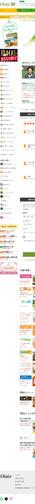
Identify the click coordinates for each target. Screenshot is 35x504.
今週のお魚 (6, 184)
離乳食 (4, 200)
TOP (21, 20)
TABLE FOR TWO (7, 213)
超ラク (26, 17)
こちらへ (32, 3)
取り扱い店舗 (19, 481)
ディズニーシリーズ (8, 192)
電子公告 (18, 485)
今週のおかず (6, 73)
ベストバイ (6, 188)
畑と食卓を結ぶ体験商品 (9, 168)
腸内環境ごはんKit (7, 180)
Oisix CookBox (7, 172)
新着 (22, 17)
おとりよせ (6, 217)
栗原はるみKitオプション (9, 164)
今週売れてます (15, 17)
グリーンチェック (7, 208)
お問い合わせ (19, 478)
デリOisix (5, 176)
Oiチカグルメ (6, 196)
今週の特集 (5, 69)
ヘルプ (17, 475)
